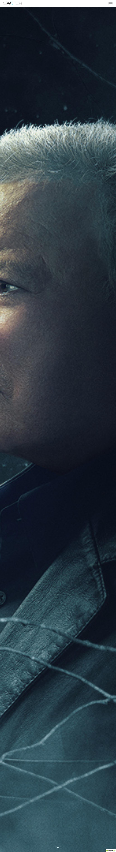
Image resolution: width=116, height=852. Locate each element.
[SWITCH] (13, 3)
